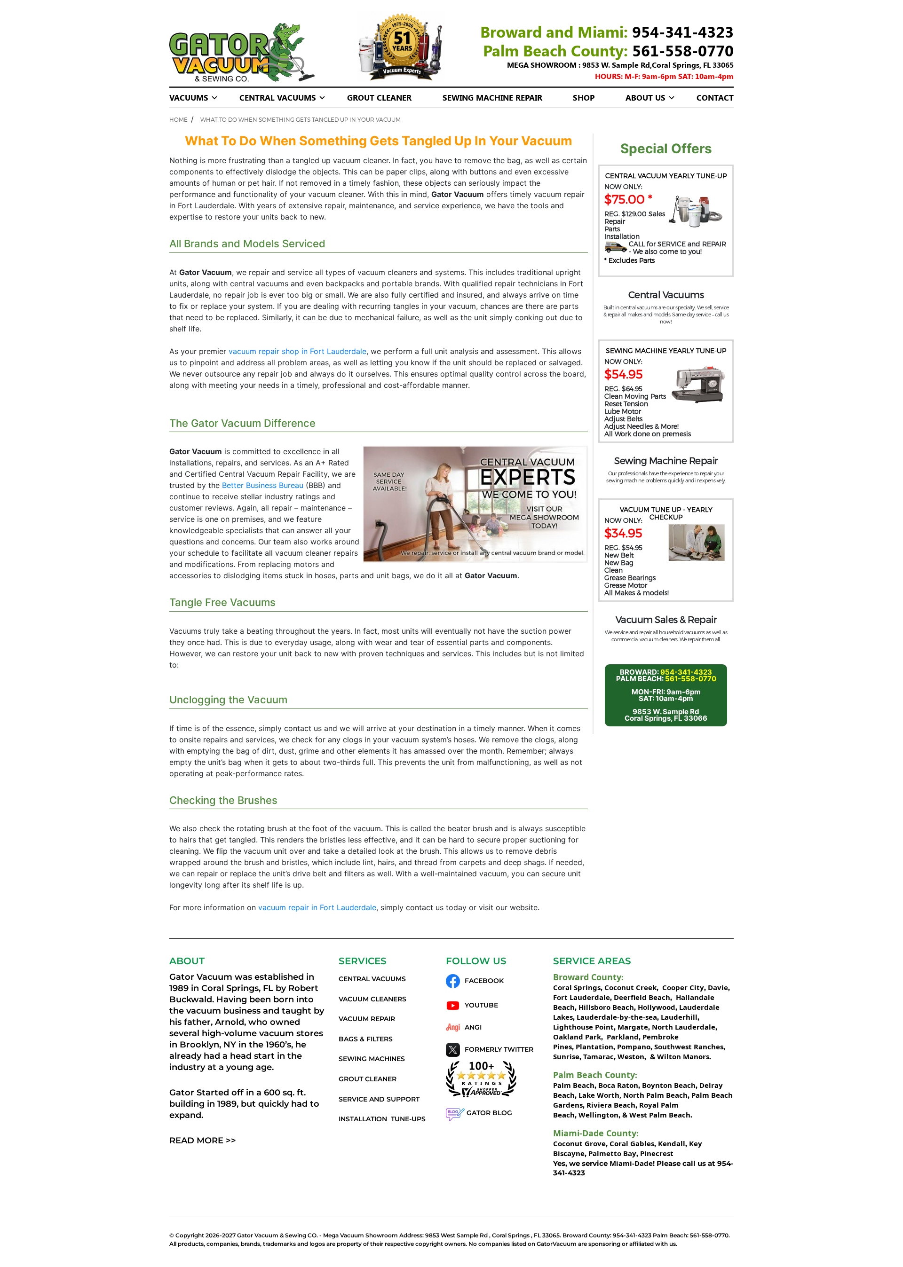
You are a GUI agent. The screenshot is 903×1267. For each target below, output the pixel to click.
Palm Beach (573, 1085)
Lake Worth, (599, 1095)
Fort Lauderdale (581, 997)
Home (178, 119)
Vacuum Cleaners (372, 999)
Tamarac (598, 1056)
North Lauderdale (682, 1026)
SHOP (583, 97)
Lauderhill (679, 1017)
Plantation (594, 1046)
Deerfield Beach (642, 997)
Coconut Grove (579, 1143)
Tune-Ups (408, 1119)
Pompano (633, 1046)
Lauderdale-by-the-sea (617, 1017)
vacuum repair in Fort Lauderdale (317, 907)
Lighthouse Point (583, 1026)
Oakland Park (577, 1036)
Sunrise (566, 1056)
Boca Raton (618, 1085)
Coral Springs (577, 987)
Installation (363, 1119)
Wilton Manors (683, 1056)
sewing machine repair (492, 97)
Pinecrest (656, 1153)
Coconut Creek (630, 987)
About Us (645, 97)
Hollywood (656, 1007)
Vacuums (188, 97)
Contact (715, 97)
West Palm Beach (659, 1114)
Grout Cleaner (379, 97)
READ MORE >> (202, 1140)
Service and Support (379, 1099)
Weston (631, 1056)
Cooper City (683, 987)
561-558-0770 (683, 49)
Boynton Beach (669, 1085)
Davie (718, 987)
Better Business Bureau (262, 485)
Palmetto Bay (612, 1153)
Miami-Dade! (632, 1163)
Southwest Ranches (688, 1046)
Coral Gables (632, 1143)
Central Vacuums (277, 97)
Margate (632, 1026)
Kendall (671, 1143)
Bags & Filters (366, 1039)
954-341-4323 (683, 31)
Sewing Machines (372, 1059)
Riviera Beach (610, 1105)
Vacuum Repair (367, 1019)
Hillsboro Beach (606, 1007)
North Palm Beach (655, 1095)
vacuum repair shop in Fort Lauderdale (297, 351)
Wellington (598, 1114)
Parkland (622, 1036)
